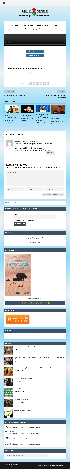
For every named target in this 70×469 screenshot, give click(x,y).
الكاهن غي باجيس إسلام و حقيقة (35, 238)
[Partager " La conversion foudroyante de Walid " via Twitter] (34, 83)
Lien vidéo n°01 (35, 73)
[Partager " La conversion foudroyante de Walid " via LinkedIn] (41, 83)
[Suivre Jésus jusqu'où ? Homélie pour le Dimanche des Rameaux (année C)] (8, 371)
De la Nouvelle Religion (22, 399)
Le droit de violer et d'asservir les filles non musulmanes (33, 347)
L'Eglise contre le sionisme (23, 378)
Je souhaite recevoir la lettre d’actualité (27, 220)
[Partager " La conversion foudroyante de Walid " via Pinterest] (37, 83)
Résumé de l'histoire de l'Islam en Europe (28, 389)
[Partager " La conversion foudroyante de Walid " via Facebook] (30, 83)
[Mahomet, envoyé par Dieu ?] (8, 413)
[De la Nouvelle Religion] (8, 403)
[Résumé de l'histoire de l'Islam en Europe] (8, 392)
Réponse (50, 153)
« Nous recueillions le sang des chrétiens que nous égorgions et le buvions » (42, 117)
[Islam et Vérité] (35, 16)
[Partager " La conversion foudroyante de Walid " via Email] (44, 83)
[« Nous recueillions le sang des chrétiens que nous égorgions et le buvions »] (43, 108)
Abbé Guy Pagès (10, 432)
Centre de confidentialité (58, 465)
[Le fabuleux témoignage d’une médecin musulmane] (12, 109)
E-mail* (16, 214)
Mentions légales (43, 465)
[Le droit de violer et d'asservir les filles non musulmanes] (8, 350)
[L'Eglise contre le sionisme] (8, 382)
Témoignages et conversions (38, 29)
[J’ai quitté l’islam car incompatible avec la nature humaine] (27, 109)
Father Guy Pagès (35, 243)
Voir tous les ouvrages (35, 298)
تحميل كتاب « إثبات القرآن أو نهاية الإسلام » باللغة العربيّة (35, 303)
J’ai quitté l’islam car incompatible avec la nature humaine (27, 117)
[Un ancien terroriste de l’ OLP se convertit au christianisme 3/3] (58, 109)
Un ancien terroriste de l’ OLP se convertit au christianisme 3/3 (58, 119)
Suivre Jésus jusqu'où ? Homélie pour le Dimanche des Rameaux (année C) (38, 368)
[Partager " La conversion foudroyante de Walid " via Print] (48, 83)
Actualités (35, 336)
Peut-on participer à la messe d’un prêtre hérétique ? (23, 427)
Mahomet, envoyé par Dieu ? (23, 410)
